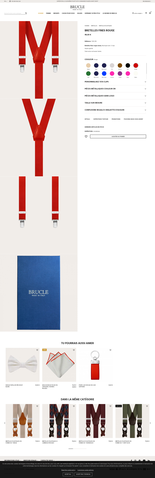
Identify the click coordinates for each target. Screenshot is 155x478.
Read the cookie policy (68, 470)
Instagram (135, 460)
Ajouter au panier (118, 137)
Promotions (116, 119)
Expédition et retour (100, 119)
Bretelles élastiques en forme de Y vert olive (123, 442)
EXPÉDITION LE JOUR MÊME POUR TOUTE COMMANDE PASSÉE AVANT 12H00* (77, 1)
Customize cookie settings (86, 470)
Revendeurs (146, 1)
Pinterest (139, 460)
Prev (4, 423)
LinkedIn (149, 460)
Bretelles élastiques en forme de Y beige (14, 442)
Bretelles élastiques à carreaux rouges (49, 442)
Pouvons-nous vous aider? (133, 119)
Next (150, 423)
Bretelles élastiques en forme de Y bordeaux (87, 442)
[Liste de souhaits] (146, 13)
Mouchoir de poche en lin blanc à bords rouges (49, 387)
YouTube (144, 460)
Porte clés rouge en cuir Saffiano (87, 386)
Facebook (131, 460)
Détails (87, 119)
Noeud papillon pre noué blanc (14, 386)
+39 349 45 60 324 (15, 1)
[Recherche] (26, 13)
